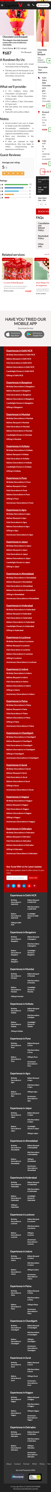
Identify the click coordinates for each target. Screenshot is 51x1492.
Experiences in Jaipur (17, 541)
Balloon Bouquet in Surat (16, 773)
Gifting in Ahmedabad (15, 594)
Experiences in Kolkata (17, 446)
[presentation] (2, 276)
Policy (42, 1464)
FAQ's (34, 1464)
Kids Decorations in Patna (17, 713)
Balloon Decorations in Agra (17, 526)
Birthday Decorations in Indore (19, 673)
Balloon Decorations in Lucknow (19, 654)
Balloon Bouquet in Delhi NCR (18, 359)
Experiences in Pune (16, 478)
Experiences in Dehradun (19, 828)
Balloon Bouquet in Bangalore (18, 391)
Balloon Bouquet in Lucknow (18, 645)
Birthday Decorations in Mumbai (19, 418)
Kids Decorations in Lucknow (18, 650)
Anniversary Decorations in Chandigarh (22, 758)
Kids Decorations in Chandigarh (19, 745)
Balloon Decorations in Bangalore (20, 399)
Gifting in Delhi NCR (14, 375)
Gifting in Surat (12, 785)
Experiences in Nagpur (17, 796)
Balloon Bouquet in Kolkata (17, 454)
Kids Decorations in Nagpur (17, 809)
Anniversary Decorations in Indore (20, 694)
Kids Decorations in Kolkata (17, 458)
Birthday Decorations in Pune (18, 482)
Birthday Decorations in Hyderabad (20, 609)
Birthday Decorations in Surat (18, 769)
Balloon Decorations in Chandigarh (20, 749)
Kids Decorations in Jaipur (17, 554)
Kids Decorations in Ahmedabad (19, 586)
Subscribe (33, 878)
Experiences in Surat (16, 764)
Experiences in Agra (16, 509)
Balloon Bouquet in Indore (17, 677)
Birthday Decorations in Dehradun (20, 832)
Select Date (40, 199)
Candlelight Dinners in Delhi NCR (20, 371)
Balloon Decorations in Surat (18, 781)
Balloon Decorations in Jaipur (18, 558)
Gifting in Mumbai (13, 439)
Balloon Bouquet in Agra (16, 518)
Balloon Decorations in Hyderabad (20, 622)
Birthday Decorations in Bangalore (20, 386)
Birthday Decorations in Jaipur (18, 546)
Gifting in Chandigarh (15, 754)
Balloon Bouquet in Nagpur (17, 805)
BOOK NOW (43, 211)
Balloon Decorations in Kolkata (19, 462)
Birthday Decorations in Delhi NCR (20, 354)
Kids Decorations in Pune (16, 490)
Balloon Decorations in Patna (18, 717)
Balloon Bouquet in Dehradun (18, 837)
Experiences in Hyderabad (19, 605)
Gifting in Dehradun (14, 849)
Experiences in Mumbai (18, 414)
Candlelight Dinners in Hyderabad (20, 626)
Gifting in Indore (13, 690)
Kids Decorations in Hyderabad (19, 618)
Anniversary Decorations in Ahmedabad (22, 598)
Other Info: (41, 245)
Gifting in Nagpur (13, 817)
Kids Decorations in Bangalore (18, 395)
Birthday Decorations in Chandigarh (21, 737)
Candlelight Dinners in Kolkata (18, 467)
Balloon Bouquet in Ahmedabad (19, 582)
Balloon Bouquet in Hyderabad (18, 614)
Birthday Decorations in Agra (18, 514)
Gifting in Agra (12, 530)
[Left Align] (4, 173)
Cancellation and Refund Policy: (43, 226)
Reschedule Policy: (43, 237)
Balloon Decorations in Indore (18, 686)
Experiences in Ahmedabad (20, 573)
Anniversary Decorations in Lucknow (21, 662)
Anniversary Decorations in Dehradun (21, 853)
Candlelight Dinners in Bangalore (19, 403)
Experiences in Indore (17, 669)
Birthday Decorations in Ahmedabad (21, 578)
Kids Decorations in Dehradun (18, 841)
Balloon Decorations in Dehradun (20, 845)
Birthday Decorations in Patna (18, 705)
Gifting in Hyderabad (14, 630)
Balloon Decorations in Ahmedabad (20, 590)
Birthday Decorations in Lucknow (20, 641)
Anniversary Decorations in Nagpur (20, 821)
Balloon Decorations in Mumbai (19, 431)
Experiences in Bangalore (19, 382)
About (9, 1464)
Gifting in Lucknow (14, 658)
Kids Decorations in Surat (16, 777)
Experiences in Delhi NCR (19, 350)
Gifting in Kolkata (13, 471)
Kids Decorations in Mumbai (18, 426)
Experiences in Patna (16, 701)
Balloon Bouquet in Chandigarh (19, 741)
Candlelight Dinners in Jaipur (18, 562)
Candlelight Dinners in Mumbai (19, 435)
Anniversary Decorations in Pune (19, 503)
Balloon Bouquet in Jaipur (16, 550)
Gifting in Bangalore (14, 407)
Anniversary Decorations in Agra (19, 535)
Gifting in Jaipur (12, 566)
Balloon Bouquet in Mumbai (17, 422)
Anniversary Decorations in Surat (19, 790)
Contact (17, 1464)
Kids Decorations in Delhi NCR (19, 363)
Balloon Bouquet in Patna (16, 709)
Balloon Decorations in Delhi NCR (20, 367)
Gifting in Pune (12, 499)
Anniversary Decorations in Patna (20, 726)
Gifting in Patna (12, 722)
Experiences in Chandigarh (19, 733)
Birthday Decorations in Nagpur (19, 801)
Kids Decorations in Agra (16, 522)
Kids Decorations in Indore (17, 681)
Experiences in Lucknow (18, 637)
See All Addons (43, 171)
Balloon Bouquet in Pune (16, 486)
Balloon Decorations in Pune (18, 494)
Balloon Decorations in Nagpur (19, 813)
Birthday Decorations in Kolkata (19, 450)
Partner (26, 1464)
